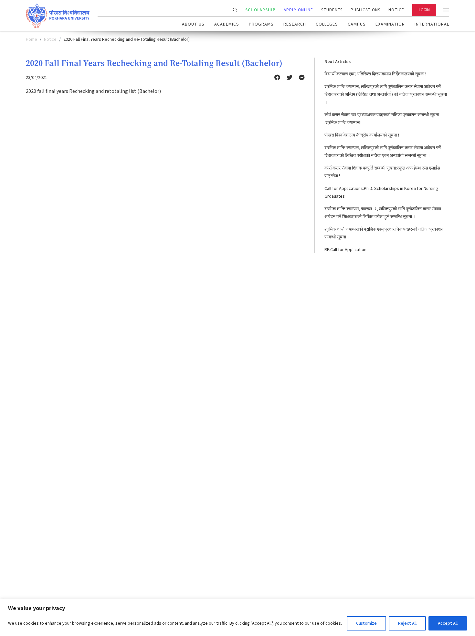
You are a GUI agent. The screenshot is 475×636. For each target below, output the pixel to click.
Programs (261, 24)
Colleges (327, 24)
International (432, 24)
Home (31, 39)
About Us (193, 24)
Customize (366, 623)
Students (332, 10)
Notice (396, 10)
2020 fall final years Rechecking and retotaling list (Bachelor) (93, 91)
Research (294, 24)
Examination (390, 24)
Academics (226, 24)
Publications (365, 10)
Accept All (448, 623)
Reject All (407, 623)
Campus (357, 24)
